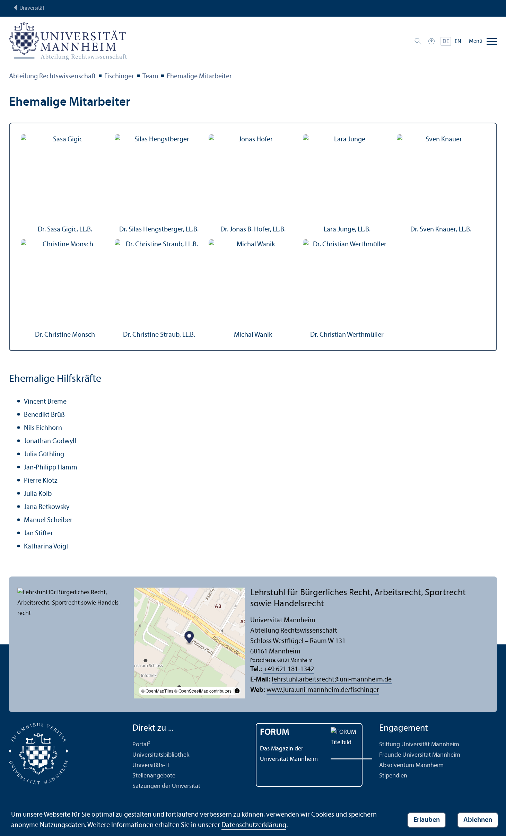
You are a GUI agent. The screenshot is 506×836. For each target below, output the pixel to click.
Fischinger (119, 76)
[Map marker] (189, 638)
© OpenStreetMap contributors (203, 691)
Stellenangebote (153, 776)
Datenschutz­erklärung (253, 825)
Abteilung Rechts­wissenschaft (52, 76)
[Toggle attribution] (237, 691)
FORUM (274, 732)
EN (458, 41)
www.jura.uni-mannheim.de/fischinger (323, 690)
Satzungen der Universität (166, 786)
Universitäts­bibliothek (160, 755)
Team (150, 76)
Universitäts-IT (151, 765)
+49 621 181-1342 (288, 669)
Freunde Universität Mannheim (419, 755)
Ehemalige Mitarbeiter (199, 76)
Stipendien (393, 776)
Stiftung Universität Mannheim (419, 744)
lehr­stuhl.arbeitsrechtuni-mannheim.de (332, 679)
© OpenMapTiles (157, 691)
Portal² (141, 744)
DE (446, 41)
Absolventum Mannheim (411, 765)
